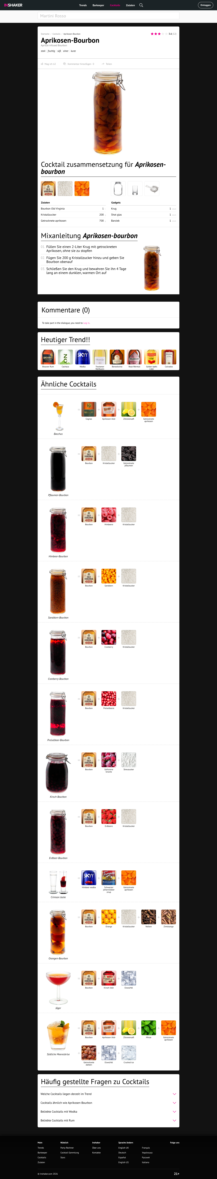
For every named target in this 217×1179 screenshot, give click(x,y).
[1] (152, 33)
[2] (156, 33)
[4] (163, 33)
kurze (73, 51)
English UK (123, 1147)
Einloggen (206, 5)
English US (123, 1162)
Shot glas (116, 214)
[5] (166, 33)
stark (43, 51)
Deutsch (122, 1152)
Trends (83, 5)
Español (122, 1157)
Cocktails (115, 5)
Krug (113, 208)
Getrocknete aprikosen (53, 220)
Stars (63, 1157)
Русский (146, 1157)
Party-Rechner (67, 1147)
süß (59, 51)
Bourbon (53, 208)
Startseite (45, 34)
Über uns (96, 1147)
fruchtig (51, 51)
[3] (159, 33)
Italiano (145, 1162)
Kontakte (96, 1152)
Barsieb (115, 220)
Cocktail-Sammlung (70, 1152)
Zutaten (130, 5)
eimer (65, 51)
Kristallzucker (48, 214)
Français (146, 1147)
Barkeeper (98, 5)
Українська (147, 1152)
